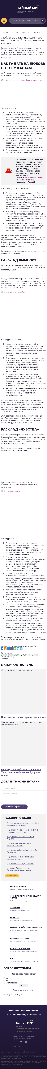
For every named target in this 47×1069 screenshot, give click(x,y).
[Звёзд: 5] (35, 655)
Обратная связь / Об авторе (23, 1010)
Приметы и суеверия (19, 939)
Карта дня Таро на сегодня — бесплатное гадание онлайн (19, 869)
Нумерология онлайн (20, 949)
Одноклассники (26, 1042)
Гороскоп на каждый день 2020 (29, 178)
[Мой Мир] (8, 648)
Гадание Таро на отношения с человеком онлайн (19, 844)
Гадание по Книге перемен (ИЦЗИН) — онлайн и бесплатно (22, 831)
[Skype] (18, 648)
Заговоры (15, 908)
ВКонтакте (21, 1042)
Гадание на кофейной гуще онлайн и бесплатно (23, 851)
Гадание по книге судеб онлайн (20, 864)
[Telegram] (21, 648)
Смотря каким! (11, 983)
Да (6, 978)
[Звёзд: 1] (4, 655)
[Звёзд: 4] (28, 655)
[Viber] (11, 648)
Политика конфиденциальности (23, 1015)
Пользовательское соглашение (25, 1031)
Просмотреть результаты (23, 990)
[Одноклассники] (5, 648)
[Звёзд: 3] (20, 655)
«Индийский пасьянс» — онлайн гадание (20, 838)
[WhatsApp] (14, 648)
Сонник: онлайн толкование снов (26, 927)
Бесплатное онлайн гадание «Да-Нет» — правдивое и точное (23, 824)
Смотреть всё (12, 876)
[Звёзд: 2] (12, 655)
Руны (12, 958)
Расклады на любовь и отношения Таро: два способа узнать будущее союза (21, 772)
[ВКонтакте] (2, 648)
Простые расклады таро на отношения (23, 717)
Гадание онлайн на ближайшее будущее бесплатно (20, 858)
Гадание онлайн (18, 886)
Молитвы (14, 918)
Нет (7, 981)
